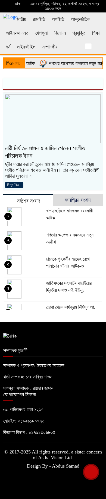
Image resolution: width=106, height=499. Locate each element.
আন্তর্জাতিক (80, 19)
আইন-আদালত (17, 33)
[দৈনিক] (10, 335)
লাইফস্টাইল (26, 47)
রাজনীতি (39, 19)
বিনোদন (60, 33)
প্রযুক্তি (79, 33)
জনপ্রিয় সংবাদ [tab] (78, 200)
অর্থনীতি (58, 19)
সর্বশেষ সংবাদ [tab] (28, 201)
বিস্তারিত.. (14, 185)
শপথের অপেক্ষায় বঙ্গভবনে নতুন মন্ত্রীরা (75, 63)
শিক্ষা (95, 33)
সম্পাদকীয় (49, 47)
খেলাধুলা (41, 33)
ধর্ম (8, 47)
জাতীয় (21, 19)
